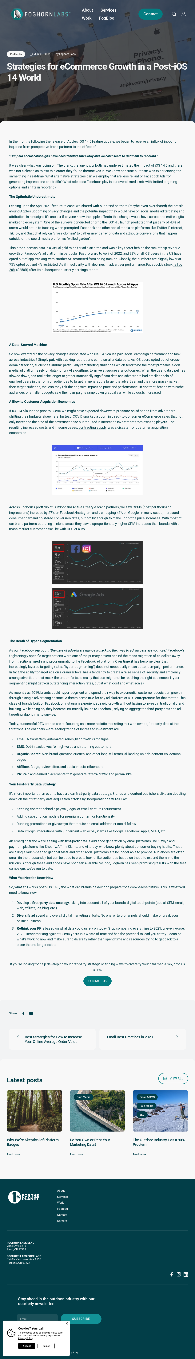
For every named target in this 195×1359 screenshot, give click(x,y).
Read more (13, 1154)
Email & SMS (147, 1097)
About (61, 1190)
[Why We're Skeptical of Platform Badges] (34, 1111)
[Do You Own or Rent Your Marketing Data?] (97, 1111)
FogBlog (62, 1208)
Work (60, 1202)
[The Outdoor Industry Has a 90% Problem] (160, 1111)
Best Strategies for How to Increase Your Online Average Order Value (53, 1039)
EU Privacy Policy (70, 1352)
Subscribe (81, 1319)
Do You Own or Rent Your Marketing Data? (90, 1142)
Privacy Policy (25, 1338)
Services (62, 1196)
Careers (62, 1221)
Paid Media (16, 54)
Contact (62, 1215)
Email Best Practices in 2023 (130, 1037)
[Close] (67, 1323)
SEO (142, 1114)
